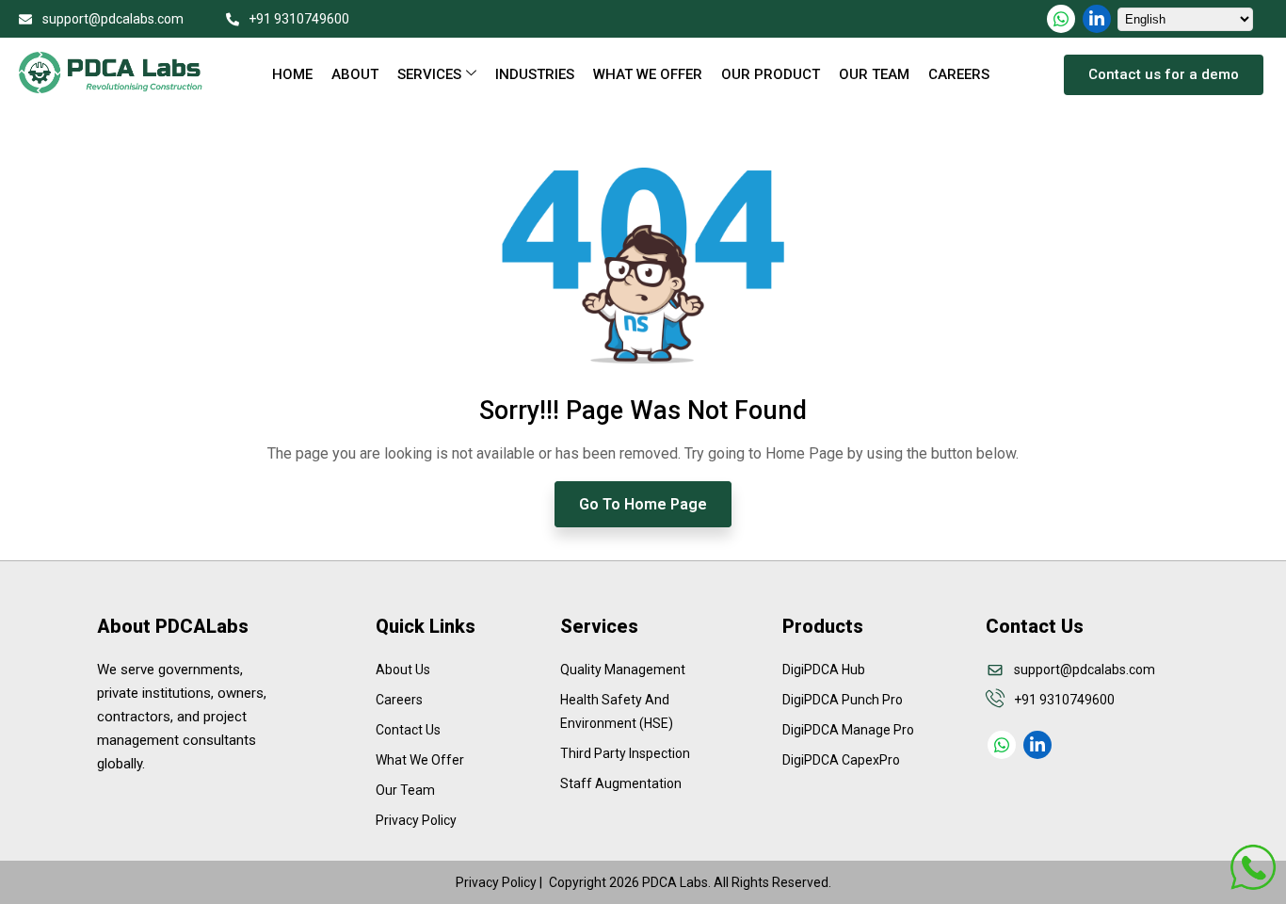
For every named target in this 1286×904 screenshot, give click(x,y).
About (354, 74)
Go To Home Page (643, 504)
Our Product (770, 74)
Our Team (874, 74)
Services (429, 74)
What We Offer (647, 74)
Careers (958, 74)
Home (292, 74)
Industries (534, 74)
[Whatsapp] (1061, 19)
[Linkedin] (1097, 19)
